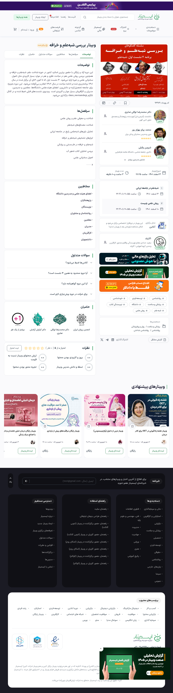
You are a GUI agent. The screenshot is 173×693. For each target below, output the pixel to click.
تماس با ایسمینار (45, 567)
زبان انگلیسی (131, 620)
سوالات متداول (46, 538)
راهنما (63, 17)
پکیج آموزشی (134, 556)
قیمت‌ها (72, 17)
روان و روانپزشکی (137, 326)
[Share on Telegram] (107, 339)
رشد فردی (22, 608)
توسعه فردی (155, 545)
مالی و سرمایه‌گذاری (152, 509)
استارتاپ (38, 608)
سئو (97, 620)
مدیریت (136, 527)
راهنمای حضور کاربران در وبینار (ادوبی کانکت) (87, 534)
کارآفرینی (55, 614)
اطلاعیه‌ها (54, 17)
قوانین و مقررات (45, 545)
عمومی (158, 581)
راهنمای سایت (101, 509)
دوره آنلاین (73, 608)
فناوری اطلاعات (133, 509)
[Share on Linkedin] (112, 339)
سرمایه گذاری (150, 620)
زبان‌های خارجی (154, 567)
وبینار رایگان (38, 614)
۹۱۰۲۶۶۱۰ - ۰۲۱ (141, 647)
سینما (158, 574)
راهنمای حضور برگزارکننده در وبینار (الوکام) (88, 556)
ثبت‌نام (24, 30)
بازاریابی (157, 523)
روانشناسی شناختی (141, 330)
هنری (137, 549)
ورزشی (137, 542)
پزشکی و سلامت (153, 326)
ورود (32, 30)
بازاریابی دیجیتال (108, 608)
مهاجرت (136, 534)
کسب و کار (151, 608)
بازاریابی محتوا (149, 614)
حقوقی (157, 552)
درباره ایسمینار (47, 516)
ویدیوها (49, 509)
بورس (85, 620)
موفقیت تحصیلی (99, 614)
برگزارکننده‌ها (47, 552)
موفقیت (132, 614)
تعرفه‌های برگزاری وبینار (43, 530)
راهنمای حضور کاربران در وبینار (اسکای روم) (88, 549)
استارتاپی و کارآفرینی (152, 516)
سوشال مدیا (112, 620)
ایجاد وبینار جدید (45, 523)
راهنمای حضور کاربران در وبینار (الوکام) (90, 563)
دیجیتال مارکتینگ (131, 608)
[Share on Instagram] (102, 339)
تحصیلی (157, 538)
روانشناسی (155, 330)
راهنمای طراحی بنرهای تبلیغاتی (93, 516)
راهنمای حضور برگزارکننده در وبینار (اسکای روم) (86, 542)
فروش (117, 614)
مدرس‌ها (49, 559)
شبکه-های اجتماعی (75, 614)
